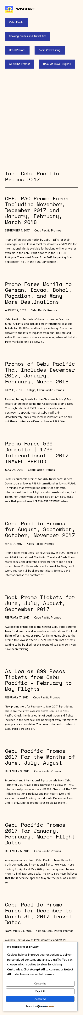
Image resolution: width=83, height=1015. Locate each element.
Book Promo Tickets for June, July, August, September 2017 (40, 603)
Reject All (40, 991)
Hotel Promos (17, 50)
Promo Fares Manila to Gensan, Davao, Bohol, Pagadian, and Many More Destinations (38, 293)
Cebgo (31, 390)
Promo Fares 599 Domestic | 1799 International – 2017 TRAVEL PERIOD (37, 452)
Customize (40, 983)
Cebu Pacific (16, 22)
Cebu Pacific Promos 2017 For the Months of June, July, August (40, 757)
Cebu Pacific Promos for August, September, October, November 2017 (40, 529)
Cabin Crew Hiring (49, 50)
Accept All (40, 999)
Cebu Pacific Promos (47, 230)
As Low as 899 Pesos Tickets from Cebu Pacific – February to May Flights (38, 680)
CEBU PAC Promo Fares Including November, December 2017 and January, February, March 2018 (37, 210)
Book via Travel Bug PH (57, 64)
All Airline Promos (19, 64)
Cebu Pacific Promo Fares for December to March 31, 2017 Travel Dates (38, 913)
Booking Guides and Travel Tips (27, 36)
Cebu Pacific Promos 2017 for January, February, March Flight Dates (40, 834)
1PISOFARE (25, 9)
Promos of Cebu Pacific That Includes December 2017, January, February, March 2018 (40, 373)
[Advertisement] (41, 119)
